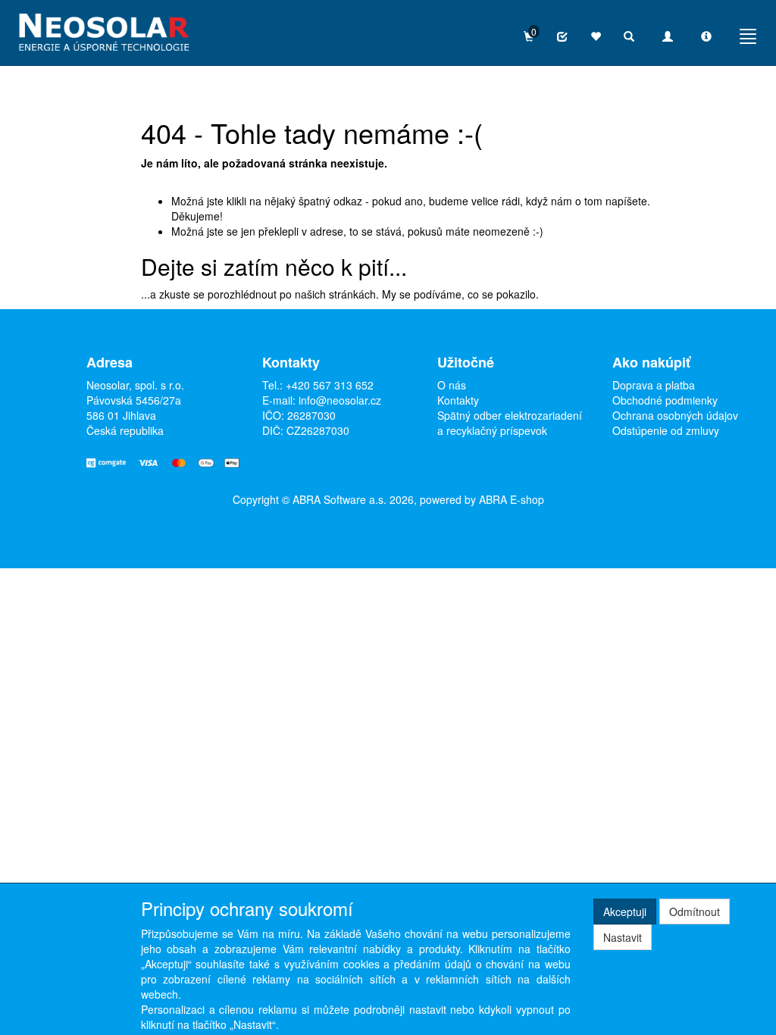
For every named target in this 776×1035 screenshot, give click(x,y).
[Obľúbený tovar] (595, 36)
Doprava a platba (653, 384)
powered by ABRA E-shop (482, 499)
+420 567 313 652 (330, 384)
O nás (451, 384)
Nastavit (622, 937)
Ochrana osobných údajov (675, 415)
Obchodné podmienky (665, 400)
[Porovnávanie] (562, 36)
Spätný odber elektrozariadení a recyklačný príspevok (509, 423)
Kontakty (458, 400)
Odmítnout (694, 911)
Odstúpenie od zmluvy (665, 430)
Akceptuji (624, 911)
